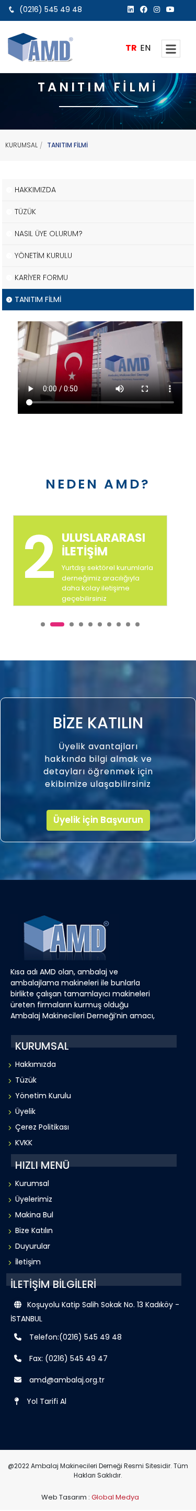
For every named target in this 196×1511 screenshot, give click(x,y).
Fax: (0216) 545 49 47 (68, 1358)
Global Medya (115, 1497)
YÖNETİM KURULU (43, 255)
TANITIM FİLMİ (38, 299)
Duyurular (32, 1246)
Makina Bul (34, 1215)
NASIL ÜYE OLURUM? (49, 233)
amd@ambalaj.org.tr (67, 1380)
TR (131, 48)
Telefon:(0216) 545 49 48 (75, 1337)
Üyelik (25, 1111)
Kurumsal (32, 1183)
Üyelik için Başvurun (98, 819)
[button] (43, 624)
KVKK (23, 1142)
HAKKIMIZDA (35, 189)
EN (145, 48)
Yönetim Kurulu (43, 1095)
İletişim (28, 1262)
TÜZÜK (25, 211)
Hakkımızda (35, 1064)
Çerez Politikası (42, 1127)
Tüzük (26, 1080)
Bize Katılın (34, 1230)
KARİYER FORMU (41, 277)
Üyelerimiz (33, 1199)
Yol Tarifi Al (46, 1401)
